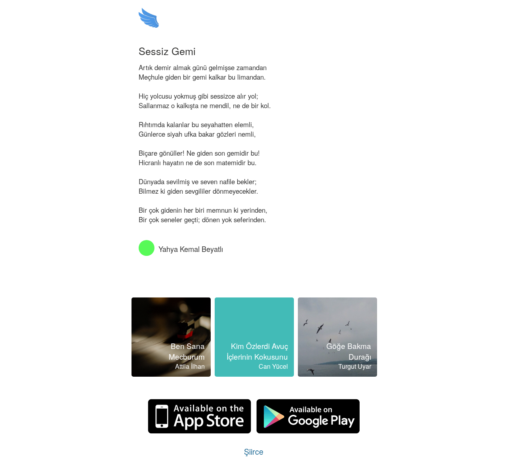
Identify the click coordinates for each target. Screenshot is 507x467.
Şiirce (253, 451)
